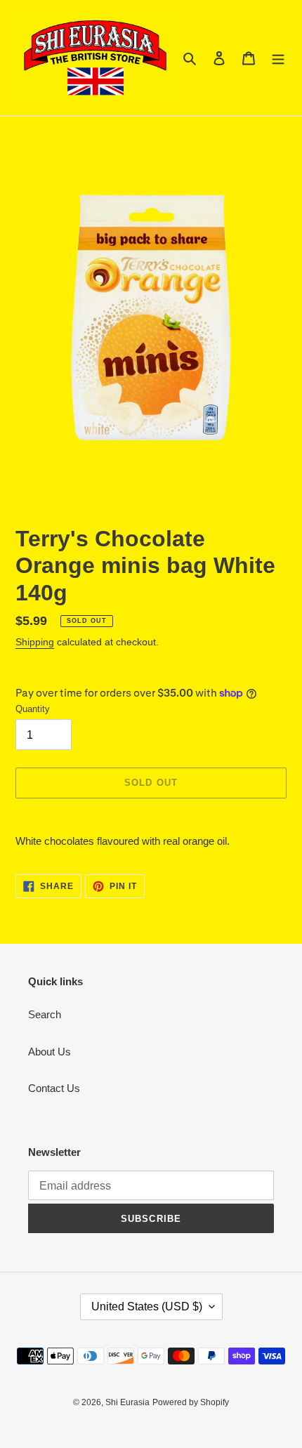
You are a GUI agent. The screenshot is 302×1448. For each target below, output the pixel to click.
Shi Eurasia (127, 1402)
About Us (49, 1052)
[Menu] (278, 58)
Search (44, 1014)
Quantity (32, 709)
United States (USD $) (146, 1306)
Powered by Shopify (190, 1402)
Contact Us (54, 1088)
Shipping (34, 641)
